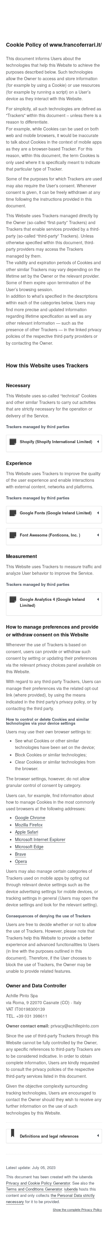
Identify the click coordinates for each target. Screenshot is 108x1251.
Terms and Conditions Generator (34, 1189)
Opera (21, 861)
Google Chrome (30, 817)
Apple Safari (26, 832)
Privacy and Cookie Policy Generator (38, 1183)
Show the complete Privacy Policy (77, 1210)
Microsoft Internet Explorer (40, 839)
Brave (20, 854)
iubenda (71, 1189)
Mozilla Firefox (29, 825)
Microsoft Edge (29, 846)
